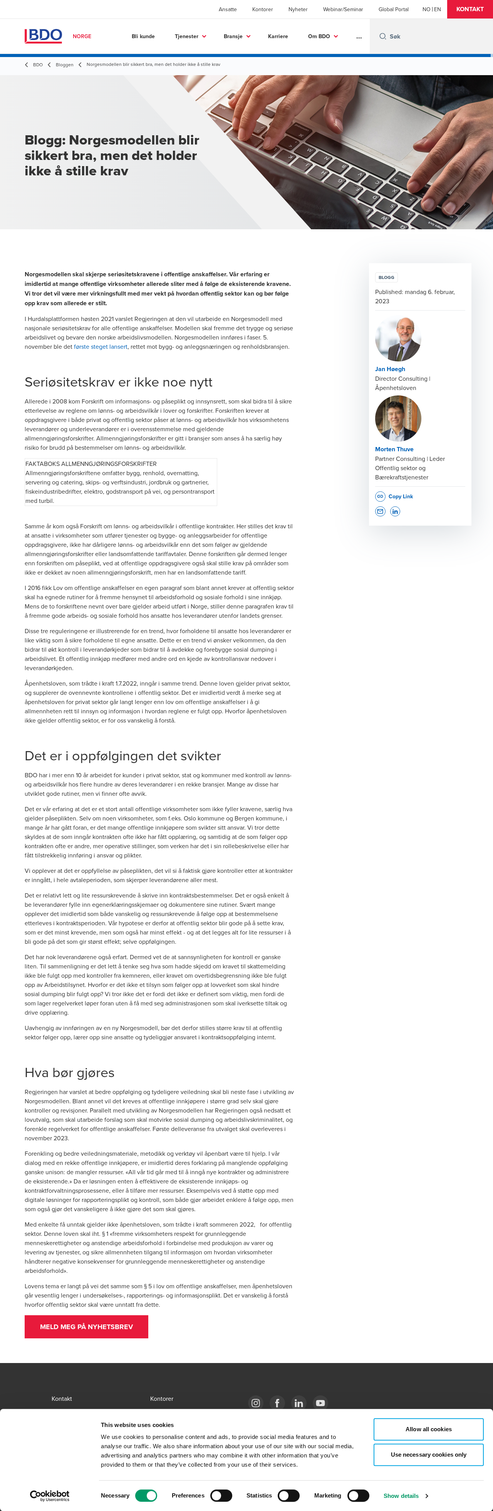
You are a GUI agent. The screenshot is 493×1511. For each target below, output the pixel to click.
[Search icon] (383, 36)
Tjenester (186, 36)
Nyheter (298, 9)
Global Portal (394, 9)
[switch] (221, 1495)
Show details (401, 1496)
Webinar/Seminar (343, 9)
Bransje (233, 36)
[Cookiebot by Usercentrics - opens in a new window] (50, 1496)
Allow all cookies (429, 1429)
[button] (470, 9)
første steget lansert (100, 346)
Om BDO (319, 36)
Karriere (278, 36)
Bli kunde (143, 36)
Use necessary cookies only (429, 1454)
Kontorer (262, 9)
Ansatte (228, 9)
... (359, 36)
